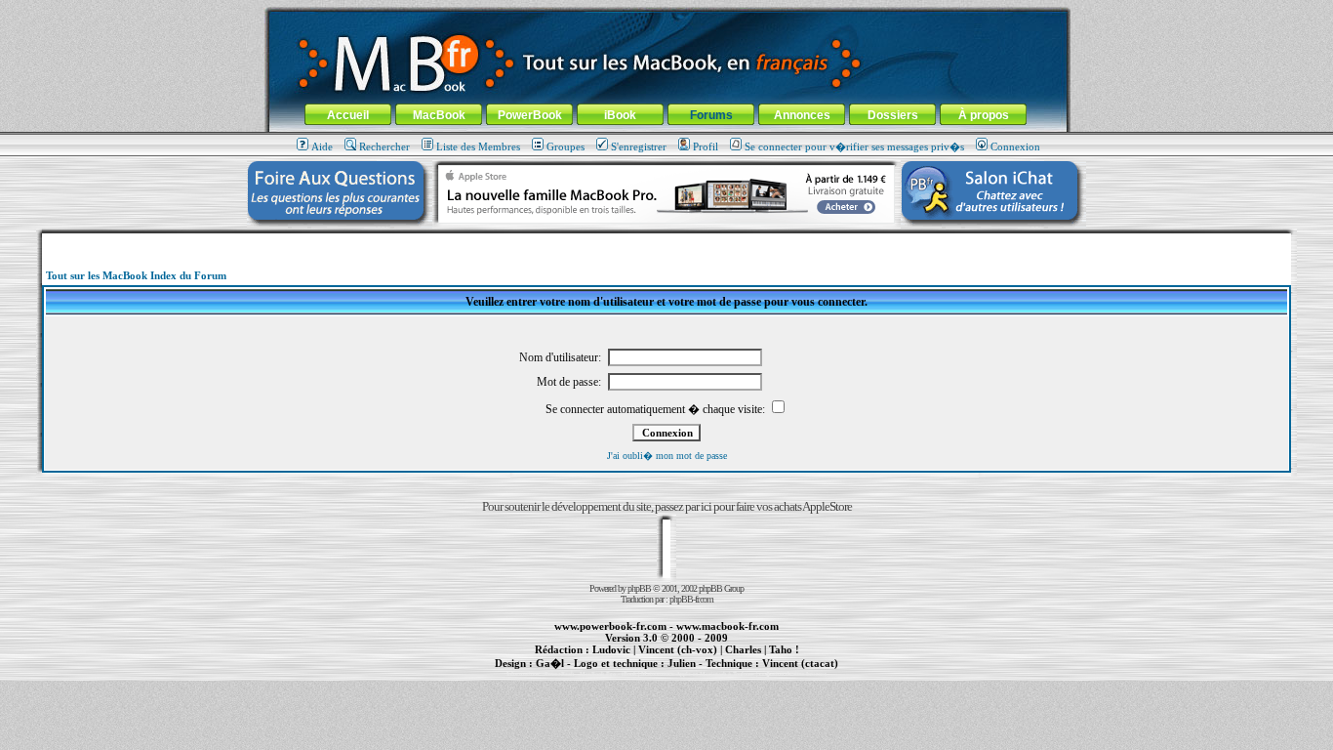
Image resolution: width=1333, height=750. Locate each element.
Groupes (565, 146)
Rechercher (384, 146)
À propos (983, 115)
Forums (711, 115)
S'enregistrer (638, 146)
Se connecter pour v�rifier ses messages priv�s (854, 146)
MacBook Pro (598, 674)
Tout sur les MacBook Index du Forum (136, 275)
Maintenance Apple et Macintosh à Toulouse (697, 674)
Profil (705, 146)
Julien (681, 663)
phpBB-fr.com (691, 599)
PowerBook (530, 115)
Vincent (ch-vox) (677, 649)
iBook (620, 115)
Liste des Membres (478, 146)
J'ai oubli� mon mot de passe (667, 455)
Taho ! (784, 649)
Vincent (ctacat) (800, 663)
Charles (743, 649)
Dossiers (893, 115)
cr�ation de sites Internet (793, 674)
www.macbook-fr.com (727, 626)
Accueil (348, 115)
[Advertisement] (666, 240)
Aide (322, 146)
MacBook (439, 115)
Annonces (802, 115)
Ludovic (611, 649)
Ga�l (550, 663)
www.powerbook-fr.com (610, 626)
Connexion (1015, 146)
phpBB (639, 588)
